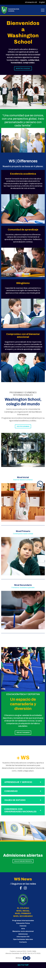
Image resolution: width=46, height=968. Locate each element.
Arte (23, 928)
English (42, 2)
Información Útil (23, 936)
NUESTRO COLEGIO (23, 68)
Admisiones (23, 934)
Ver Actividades (23, 732)
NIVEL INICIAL (23, 911)
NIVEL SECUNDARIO (23, 916)
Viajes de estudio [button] (14, 800)
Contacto (23, 942)
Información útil (31, 2)
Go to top (23, 965)
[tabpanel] (23, 92)
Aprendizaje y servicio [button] (18, 782)
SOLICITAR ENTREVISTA (23, 861)
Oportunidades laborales (23, 939)
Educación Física (23, 923)
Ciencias (23, 926)
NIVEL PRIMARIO (23, 913)
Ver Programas (23, 426)
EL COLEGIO (23, 908)
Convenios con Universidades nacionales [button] (20, 810)
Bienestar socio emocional (23, 931)
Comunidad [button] (11, 791)
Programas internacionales (23, 920)
